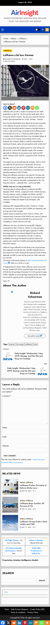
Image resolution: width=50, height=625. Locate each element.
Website (5, 446)
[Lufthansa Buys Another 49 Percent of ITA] (10, 505)
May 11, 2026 (26, 527)
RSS (6, 592)
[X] (10, 108)
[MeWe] (28, 108)
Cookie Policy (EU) (37, 609)
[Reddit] (14, 108)
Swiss (35, 344)
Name (4, 427)
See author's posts (34, 336)
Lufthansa (7, 51)
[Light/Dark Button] (37, 30)
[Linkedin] (19, 108)
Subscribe (47, 29)
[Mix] (32, 108)
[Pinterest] (23, 108)
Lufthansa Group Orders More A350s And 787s (33, 523)
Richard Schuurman (12, 59)
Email (4, 436)
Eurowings (19, 344)
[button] (2, 30)
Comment (6, 396)
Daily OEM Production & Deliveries (36, 551)
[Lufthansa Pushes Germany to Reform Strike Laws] (10, 486)
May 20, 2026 (26, 491)
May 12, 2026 (26, 509)
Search (8, 573)
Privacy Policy (32, 612)
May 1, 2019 (28, 59)
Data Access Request (19, 609)
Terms (7, 609)
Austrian (11, 344)
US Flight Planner (12, 540)
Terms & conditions (18, 612)
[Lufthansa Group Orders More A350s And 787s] (10, 523)
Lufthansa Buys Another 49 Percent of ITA (32, 504)
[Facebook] (5, 108)
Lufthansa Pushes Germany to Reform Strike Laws (33, 486)
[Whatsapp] (37, 108)
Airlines (22, 482)
